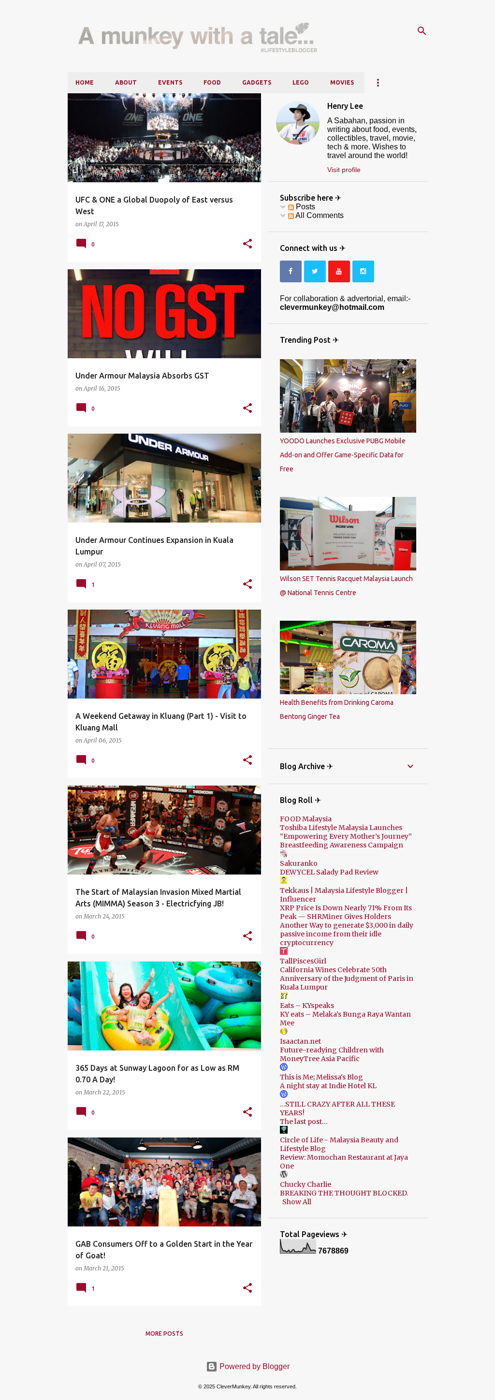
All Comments (319, 215)
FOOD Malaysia (306, 819)
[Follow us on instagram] (363, 271)
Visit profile (344, 170)
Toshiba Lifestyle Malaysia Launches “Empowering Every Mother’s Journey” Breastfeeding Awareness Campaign (346, 836)
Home (84, 82)
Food (212, 82)
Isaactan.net (300, 1041)
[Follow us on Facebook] (291, 271)
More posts (164, 1333)
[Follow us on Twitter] (315, 271)
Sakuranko (299, 863)
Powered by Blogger (254, 1366)
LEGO (300, 82)
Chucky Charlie (305, 1184)
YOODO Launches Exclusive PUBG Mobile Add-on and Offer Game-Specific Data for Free (343, 455)
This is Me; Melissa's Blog (321, 1077)
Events (170, 82)
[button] (247, 244)
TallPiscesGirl (303, 961)
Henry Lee (345, 106)
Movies (342, 82)
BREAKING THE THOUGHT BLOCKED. (344, 1193)
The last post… (304, 1121)
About (126, 82)
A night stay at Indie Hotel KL (328, 1085)
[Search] (422, 31)
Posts (304, 207)
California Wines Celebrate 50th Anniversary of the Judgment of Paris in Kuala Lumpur (346, 978)
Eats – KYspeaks (307, 1005)
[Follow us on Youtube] (339, 271)
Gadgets (256, 82)
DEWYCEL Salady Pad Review (329, 872)
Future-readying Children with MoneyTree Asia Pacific (332, 1054)
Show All (296, 1201)
